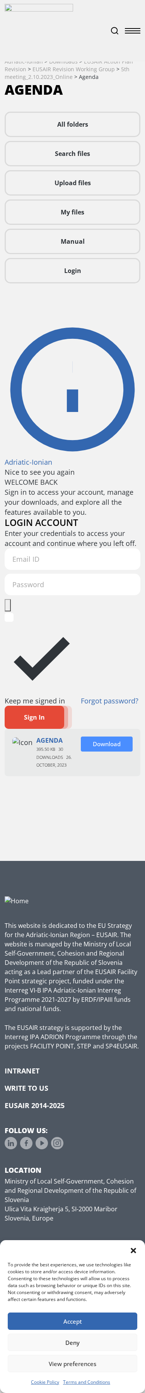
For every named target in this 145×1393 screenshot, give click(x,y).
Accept (72, 1321)
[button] (133, 1250)
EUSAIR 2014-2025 (35, 1105)
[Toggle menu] (132, 31)
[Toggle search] (115, 31)
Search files (72, 153)
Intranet (22, 1070)
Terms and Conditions (86, 1382)
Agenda (49, 740)
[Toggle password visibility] (8, 605)
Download (107, 744)
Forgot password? (109, 700)
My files (72, 212)
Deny (72, 1342)
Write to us (26, 1088)
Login (72, 270)
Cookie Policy (45, 1382)
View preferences (72, 1364)
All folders (72, 124)
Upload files (73, 183)
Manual (73, 241)
